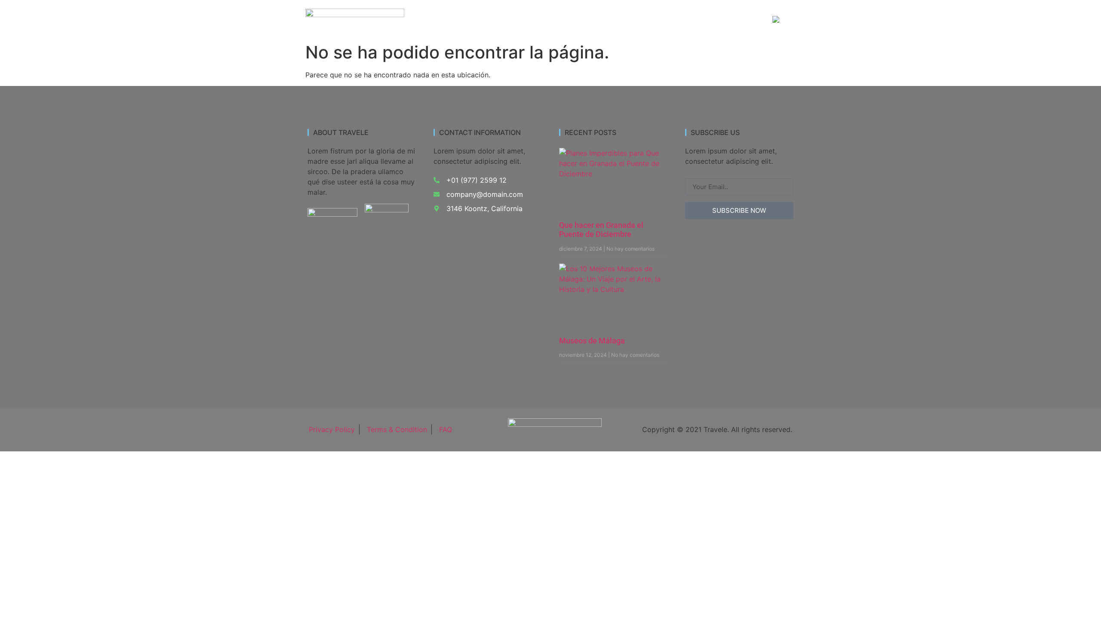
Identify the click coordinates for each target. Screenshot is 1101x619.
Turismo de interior (511, 20)
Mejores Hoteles (671, 20)
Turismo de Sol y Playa (593, 20)
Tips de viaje (733, 20)
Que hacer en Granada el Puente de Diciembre (601, 230)
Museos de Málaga (592, 340)
